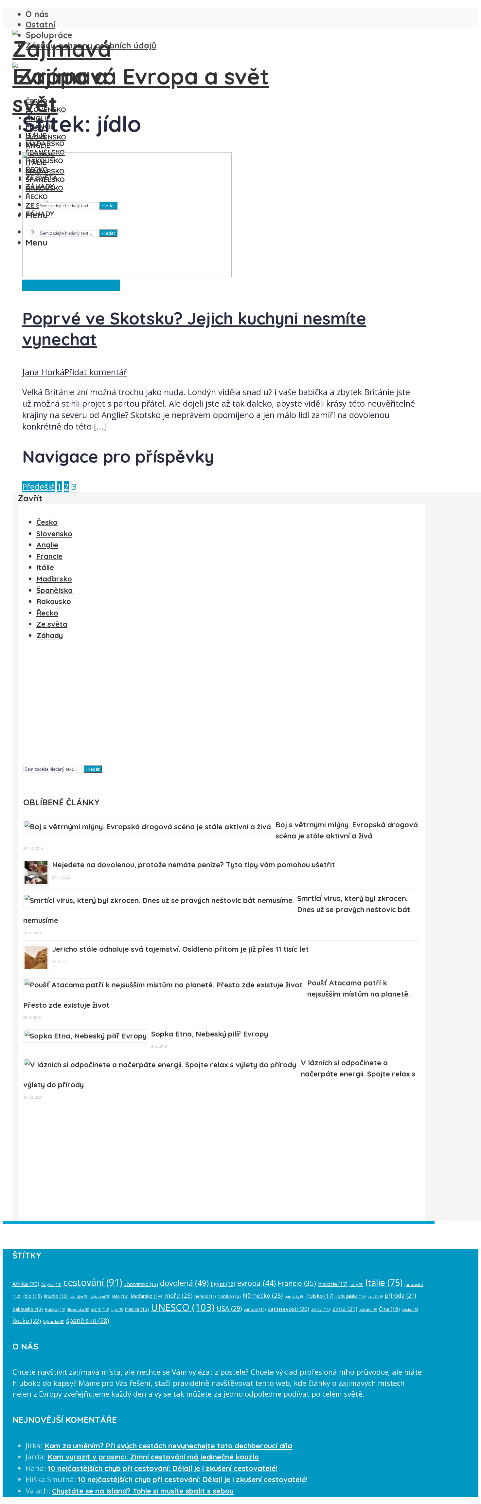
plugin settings (331, 1229)
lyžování (100, 1296)
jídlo (32, 1296)
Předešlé (38, 486)
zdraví (320, 1309)
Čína (389, 1308)
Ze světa (51, 624)
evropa (256, 1283)
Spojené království (85, 285)
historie (332, 1284)
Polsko (319, 1295)
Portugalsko (350, 1296)
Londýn (79, 1296)
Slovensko (46, 109)
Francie (49, 556)
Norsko (229, 1296)
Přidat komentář (95, 372)
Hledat (92, 769)
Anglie (47, 544)
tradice (137, 1309)
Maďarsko (45, 143)
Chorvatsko (141, 1284)
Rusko (55, 1309)
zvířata (368, 1309)
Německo (263, 1295)
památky (294, 1296)
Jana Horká (43, 372)
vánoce (255, 1309)
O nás (37, 14)
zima (344, 1308)
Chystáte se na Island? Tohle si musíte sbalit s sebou (143, 1490)
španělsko (87, 1320)
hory (356, 1284)
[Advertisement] (219, 705)
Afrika (25, 1284)
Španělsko (54, 590)
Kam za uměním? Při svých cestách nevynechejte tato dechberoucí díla (168, 1445)
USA (229, 1308)
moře (178, 1295)
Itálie (45, 567)
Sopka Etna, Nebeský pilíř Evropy (209, 1033)
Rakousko (53, 601)
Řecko (47, 612)
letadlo (56, 1296)
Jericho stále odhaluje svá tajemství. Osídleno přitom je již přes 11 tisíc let (180, 949)
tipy (117, 1309)
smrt (100, 1309)
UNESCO (183, 1307)
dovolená (184, 1283)
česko (410, 1309)
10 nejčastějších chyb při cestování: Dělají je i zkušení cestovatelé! (162, 1468)
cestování (92, 1282)
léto (120, 1296)
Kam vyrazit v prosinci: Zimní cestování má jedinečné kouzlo (153, 1456)
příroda (400, 1295)
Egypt (223, 1284)
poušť (375, 1296)
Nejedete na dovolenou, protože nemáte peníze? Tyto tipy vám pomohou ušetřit (193, 864)
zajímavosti (288, 1308)
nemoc (205, 1296)
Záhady (49, 635)
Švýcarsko (53, 1321)
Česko (36, 101)
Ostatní (40, 24)
